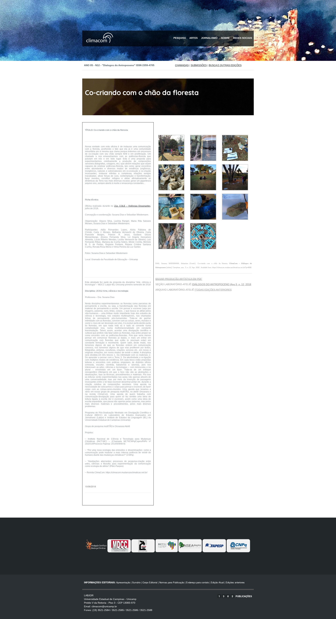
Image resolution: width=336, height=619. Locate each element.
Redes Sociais (242, 38)
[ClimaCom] (99, 45)
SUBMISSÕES (199, 65)
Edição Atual (217, 582)
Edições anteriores (235, 582)
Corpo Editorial (149, 582)
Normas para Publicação (171, 582)
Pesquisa (179, 38)
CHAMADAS (182, 65)
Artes (193, 38)
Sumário (136, 582)
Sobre (225, 38)
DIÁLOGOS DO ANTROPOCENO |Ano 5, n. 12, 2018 (221, 284)
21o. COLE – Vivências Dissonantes (132, 206)
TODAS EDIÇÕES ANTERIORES (213, 289)
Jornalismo (209, 38)
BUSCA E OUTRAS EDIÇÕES (225, 65)
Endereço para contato (197, 582)
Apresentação (123, 582)
